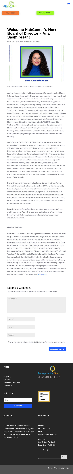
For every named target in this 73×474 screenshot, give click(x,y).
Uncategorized (28, 41)
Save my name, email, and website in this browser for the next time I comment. (37, 342)
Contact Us (8, 385)
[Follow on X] (43, 449)
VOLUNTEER (10, 13)
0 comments (36, 41)
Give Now (7, 377)
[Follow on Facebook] (39, 449)
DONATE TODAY (45, 13)
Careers (7, 380)
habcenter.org (42, 274)
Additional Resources (12, 383)
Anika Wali (12, 41)
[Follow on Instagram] (47, 449)
